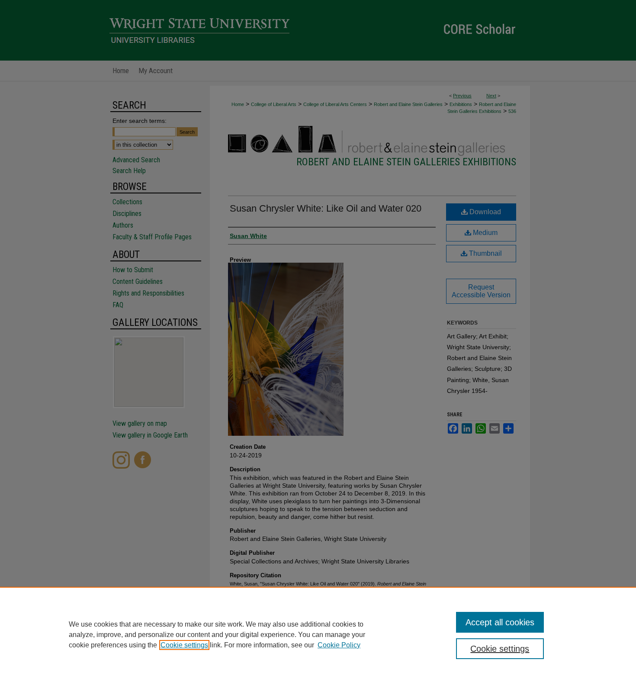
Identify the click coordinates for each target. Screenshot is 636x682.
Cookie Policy (339, 645)
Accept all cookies (500, 622)
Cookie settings (184, 645)
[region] (318, 634)
